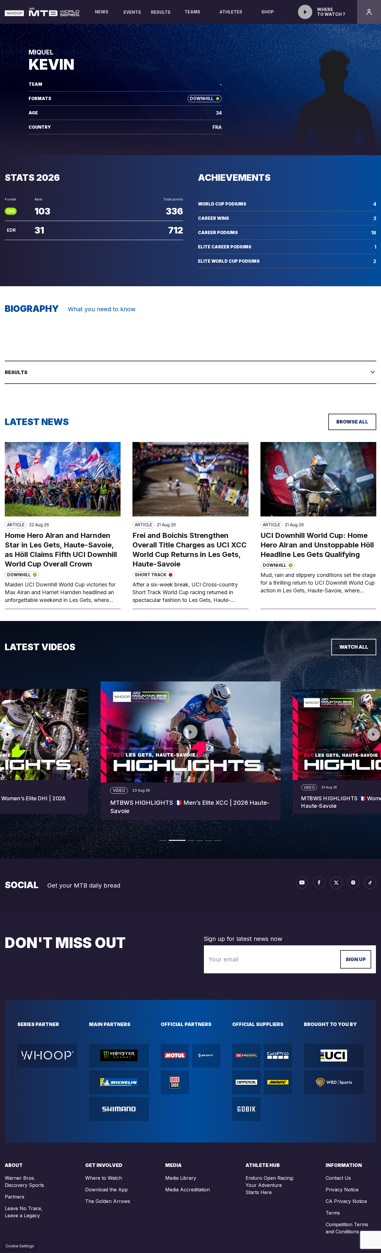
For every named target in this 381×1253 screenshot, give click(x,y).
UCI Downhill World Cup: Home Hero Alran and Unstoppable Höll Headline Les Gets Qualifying (317, 545)
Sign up (356, 959)
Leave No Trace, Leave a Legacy (24, 1211)
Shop (267, 11)
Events (132, 12)
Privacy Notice (342, 1190)
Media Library (180, 1178)
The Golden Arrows (107, 1201)
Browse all (352, 422)
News (101, 11)
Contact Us (338, 1178)
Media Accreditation (187, 1190)
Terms (333, 1213)
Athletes (230, 11)
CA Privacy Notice (346, 1201)
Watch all (353, 647)
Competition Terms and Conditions (347, 1228)
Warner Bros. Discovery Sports (24, 1181)
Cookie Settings (20, 1246)
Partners (14, 1197)
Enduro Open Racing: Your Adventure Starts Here (270, 1185)
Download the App (106, 1190)
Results (161, 12)
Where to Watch (103, 1178)
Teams (192, 11)
